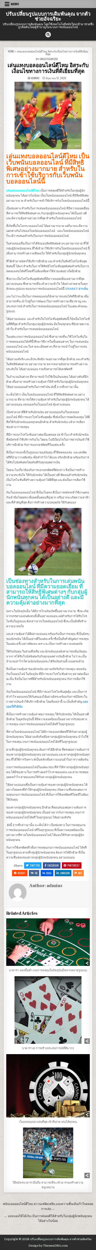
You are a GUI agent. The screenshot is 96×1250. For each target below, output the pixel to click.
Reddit (22, 873)
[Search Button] (48, 34)
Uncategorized (49, 59)
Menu (15, 4)
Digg (49, 873)
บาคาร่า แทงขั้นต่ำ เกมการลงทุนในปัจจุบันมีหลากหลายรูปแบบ (48, 970)
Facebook (53, 865)
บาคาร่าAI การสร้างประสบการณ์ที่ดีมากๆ (48, 1048)
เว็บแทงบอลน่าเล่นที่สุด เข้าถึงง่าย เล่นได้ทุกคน (48, 1121)
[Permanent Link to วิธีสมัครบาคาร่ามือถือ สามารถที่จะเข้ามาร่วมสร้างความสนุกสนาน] (48, 1153)
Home (11, 51)
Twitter (35, 865)
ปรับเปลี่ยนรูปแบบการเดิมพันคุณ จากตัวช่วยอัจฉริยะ (48, 16)
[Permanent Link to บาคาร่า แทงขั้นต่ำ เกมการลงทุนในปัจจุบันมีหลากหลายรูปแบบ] (48, 942)
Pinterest (73, 865)
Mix (80, 873)
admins (35, 78)
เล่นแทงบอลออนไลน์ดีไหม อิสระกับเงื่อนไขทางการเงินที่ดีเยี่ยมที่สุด (48, 68)
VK (36, 873)
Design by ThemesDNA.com (48, 1245)
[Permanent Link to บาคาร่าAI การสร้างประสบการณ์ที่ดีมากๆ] (48, 1010)
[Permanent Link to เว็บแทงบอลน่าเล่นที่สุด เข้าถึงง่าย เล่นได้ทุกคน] (48, 1085)
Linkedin (65, 873)
